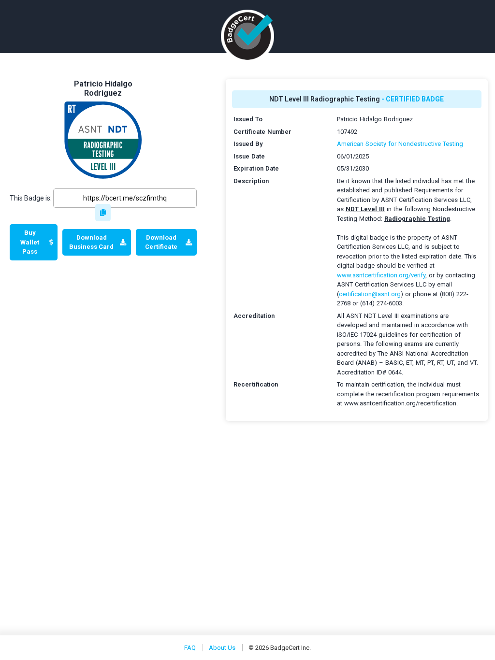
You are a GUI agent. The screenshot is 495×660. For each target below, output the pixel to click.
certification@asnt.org (370, 294)
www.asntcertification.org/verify (381, 275)
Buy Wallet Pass (29, 242)
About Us (222, 647)
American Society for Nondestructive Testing (400, 143)
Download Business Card (91, 242)
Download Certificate (161, 242)
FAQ (190, 647)
